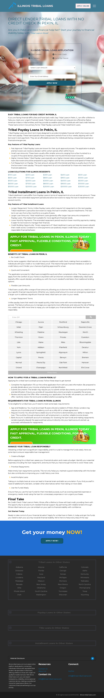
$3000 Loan (48, 181)
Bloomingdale (85, 342)
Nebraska (85, 581)
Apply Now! (52, 541)
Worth (85, 332)
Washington (41, 595)
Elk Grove (85, 368)
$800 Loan (47, 178)
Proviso (63, 337)
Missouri (41, 581)
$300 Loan (47, 175)
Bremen (85, 357)
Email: (30, 71)
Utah (19, 595)
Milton (85, 352)
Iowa (41, 574)
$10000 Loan (83, 184)
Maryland (41, 577)
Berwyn (63, 357)
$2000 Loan (30, 181)
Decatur (85, 347)
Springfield (40, 352)
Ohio (19, 588)
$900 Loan (65, 178)
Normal (19, 363)
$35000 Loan (83, 187)
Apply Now (52, 83)
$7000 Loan (30, 184)
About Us (42, 671)
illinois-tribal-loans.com (88, 695)
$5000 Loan (83, 181)
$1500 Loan (12, 181)
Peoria (40, 357)
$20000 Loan (31, 187)
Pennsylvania (84, 588)
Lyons (18, 352)
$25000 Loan (48, 187)
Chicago (18, 322)
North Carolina (85, 584)
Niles (63, 342)
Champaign (41, 368)
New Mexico (63, 584)
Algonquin (63, 352)
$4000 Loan (65, 181)
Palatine (41, 332)
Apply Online (83, 6)
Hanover (85, 363)
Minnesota (85, 577)
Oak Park (63, 363)
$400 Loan (65, 175)
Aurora (41, 322)
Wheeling (19, 332)
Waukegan (63, 332)
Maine (40, 342)
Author (71, 671)
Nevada (19, 584)
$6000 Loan (13, 184)
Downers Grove (85, 327)
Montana (63, 581)
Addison (41, 347)
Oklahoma (41, 588)
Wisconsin (63, 595)
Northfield (63, 368)
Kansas (63, 574)
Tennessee (63, 591)
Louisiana (19, 577)
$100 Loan (12, 175)
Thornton (19, 337)
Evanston (85, 337)
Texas (84, 591)
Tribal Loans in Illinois (39, 33)
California (63, 567)
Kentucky (85, 574)
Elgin (41, 327)
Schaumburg (63, 327)
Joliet (19, 327)
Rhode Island (19, 591)
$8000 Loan (48, 184)
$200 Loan (30, 175)
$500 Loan (82, 175)
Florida (41, 571)
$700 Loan (30, 178)
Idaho (84, 571)
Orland (19, 368)
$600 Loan (12, 178)
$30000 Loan (66, 187)
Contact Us (42, 669)
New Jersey (41, 584)
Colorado (84, 567)
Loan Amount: (33, 63)
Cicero (40, 337)
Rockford (63, 322)
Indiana (19, 574)
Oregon (63, 588)
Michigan (63, 577)
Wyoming (85, 595)
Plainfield (63, 347)
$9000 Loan (65, 184)
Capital (19, 357)
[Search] (91, 317)
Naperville (85, 322)
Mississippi (19, 581)
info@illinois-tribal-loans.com (50, 679)
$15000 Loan (13, 187)
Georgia (63, 571)
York (19, 347)
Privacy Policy (63, 88)
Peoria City (41, 363)
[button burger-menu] (94, 6)
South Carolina (41, 591)
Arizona (41, 567)
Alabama (19, 567)
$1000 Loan (83, 178)
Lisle (18, 342)
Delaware (19, 571)
